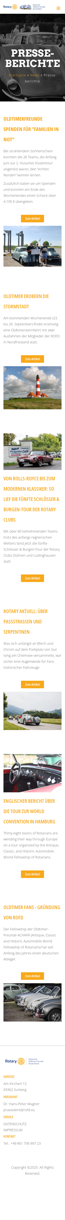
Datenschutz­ (15, 1124)
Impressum (13, 1130)
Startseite (17, 75)
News (35, 75)
